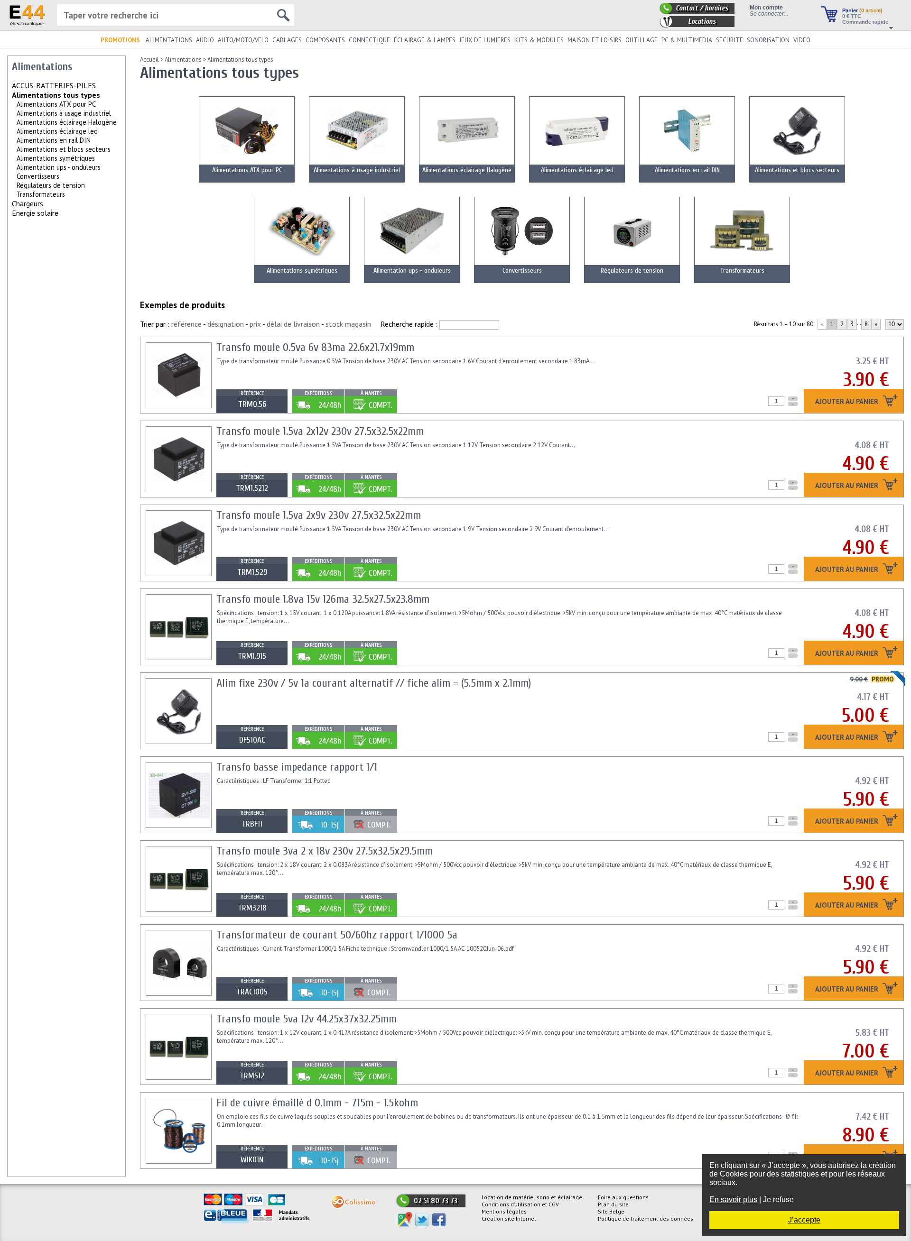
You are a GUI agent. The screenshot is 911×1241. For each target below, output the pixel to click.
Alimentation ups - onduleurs (59, 167)
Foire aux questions (623, 1197)
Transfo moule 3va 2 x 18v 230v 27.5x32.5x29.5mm (324, 851)
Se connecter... (769, 13)
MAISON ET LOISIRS (594, 40)
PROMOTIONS (120, 40)
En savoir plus (733, 1199)
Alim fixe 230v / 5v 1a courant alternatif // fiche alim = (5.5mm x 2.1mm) (373, 683)
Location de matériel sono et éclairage (532, 1197)
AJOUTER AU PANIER (847, 401)
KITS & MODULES (539, 40)
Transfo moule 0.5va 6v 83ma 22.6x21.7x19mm (315, 347)
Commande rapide (865, 22)
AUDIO (205, 40)
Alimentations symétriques (56, 158)
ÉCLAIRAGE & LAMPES (425, 40)
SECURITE (729, 40)
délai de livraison (293, 324)
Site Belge (611, 1211)
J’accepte (804, 1220)
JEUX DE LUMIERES (485, 40)
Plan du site (613, 1204)
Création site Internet (509, 1218)
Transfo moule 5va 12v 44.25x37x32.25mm (306, 1018)
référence (186, 324)
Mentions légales (504, 1211)
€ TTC (851, 16)
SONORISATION (768, 40)
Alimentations (183, 59)
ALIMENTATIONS (169, 40)
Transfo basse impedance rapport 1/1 (296, 767)
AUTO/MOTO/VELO (243, 40)
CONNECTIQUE (369, 40)
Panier (862, 10)
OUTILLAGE (641, 40)
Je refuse (778, 1199)
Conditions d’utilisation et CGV (520, 1204)
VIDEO (801, 40)
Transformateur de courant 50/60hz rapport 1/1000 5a (336, 934)
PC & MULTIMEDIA (686, 40)
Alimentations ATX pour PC (56, 104)
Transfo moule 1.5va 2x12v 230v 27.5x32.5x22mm (320, 431)
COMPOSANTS (325, 40)
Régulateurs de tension (51, 185)
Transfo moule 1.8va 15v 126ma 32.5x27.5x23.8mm (322, 599)
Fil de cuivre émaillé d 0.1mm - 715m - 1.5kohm (317, 1102)
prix (255, 324)
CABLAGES (287, 40)
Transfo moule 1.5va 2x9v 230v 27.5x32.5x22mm (318, 515)
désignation (225, 324)
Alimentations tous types (240, 59)
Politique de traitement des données (645, 1218)
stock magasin (348, 324)
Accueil (149, 59)
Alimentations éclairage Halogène (67, 122)
